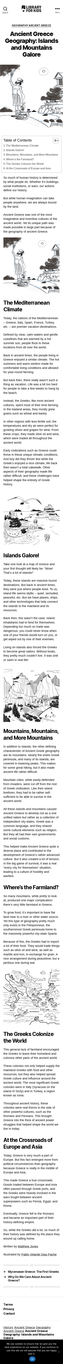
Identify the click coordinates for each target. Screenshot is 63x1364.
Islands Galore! (15, 150)
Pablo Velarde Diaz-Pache (39, 1254)
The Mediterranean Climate (22, 145)
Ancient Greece (24, 1327)
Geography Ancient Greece (31, 25)
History (8, 1327)
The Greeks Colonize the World (25, 163)
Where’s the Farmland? (20, 159)
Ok (32, 1359)
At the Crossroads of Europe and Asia (28, 168)
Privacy (8, 1309)
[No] (58, 1351)
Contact (9, 1313)
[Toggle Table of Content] (54, 140)
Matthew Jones (28, 1246)
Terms (8, 1304)
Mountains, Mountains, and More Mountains (32, 154)
